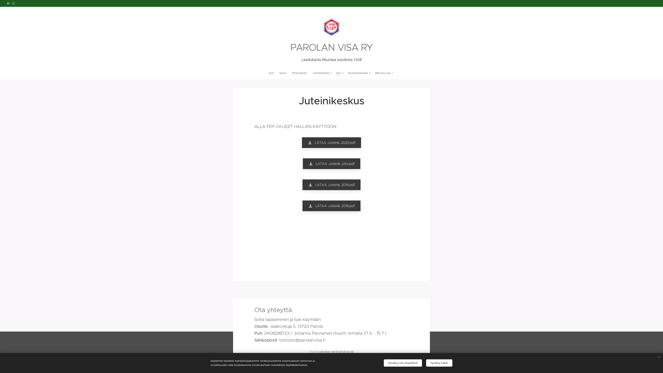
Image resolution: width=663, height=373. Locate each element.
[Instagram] (13, 3)
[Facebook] (8, 3)
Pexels (313, 351)
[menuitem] (273, 73)
